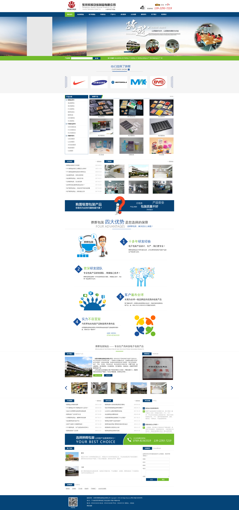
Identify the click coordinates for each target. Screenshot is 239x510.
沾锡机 (74, 488)
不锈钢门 (93, 488)
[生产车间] (114, 193)
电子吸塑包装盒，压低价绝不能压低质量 (78, 188)
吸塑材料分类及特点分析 (112, 427)
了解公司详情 (97, 375)
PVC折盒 (161, 154)
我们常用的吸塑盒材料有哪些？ (114, 408)
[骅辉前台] (162, 178)
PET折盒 (101, 154)
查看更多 (99, 161)
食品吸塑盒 (101, 116)
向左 (67, 82)
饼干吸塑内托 (131, 116)
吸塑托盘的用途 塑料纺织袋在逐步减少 (116, 424)
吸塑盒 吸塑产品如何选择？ (113, 421)
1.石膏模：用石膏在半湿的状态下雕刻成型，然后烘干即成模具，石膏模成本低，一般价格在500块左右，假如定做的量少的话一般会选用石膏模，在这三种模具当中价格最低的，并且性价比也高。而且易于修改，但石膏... (160, 413)
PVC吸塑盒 (111, 366)
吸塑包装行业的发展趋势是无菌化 (115, 404)
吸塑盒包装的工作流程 (72, 165)
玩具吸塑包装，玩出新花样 (74, 181)
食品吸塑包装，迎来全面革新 (74, 175)
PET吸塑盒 (118, 366)
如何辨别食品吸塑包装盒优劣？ (75, 185)
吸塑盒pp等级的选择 (72, 404)
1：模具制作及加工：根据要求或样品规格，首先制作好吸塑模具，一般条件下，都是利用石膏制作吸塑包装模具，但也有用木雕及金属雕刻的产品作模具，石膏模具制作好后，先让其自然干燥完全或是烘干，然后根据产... (160, 429)
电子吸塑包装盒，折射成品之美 (75, 191)
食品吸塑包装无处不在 (72, 421)
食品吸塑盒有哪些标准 (111, 414)
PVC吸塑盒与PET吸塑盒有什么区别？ (77, 408)
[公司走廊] (114, 178)
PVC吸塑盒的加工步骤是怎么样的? (76, 168)
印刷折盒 (131, 154)
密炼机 (68, 488)
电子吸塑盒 (101, 135)
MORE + (172, 96)
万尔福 (80, 488)
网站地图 (89, 505)
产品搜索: (68, 58)
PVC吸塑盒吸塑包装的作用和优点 (76, 172)
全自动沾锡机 (102, 488)
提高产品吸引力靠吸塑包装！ (74, 424)
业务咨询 (108, 375)
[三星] (72, 476)
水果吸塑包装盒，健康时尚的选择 (76, 417)
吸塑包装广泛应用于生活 (73, 414)
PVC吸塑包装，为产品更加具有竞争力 (77, 427)
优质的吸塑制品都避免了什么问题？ (115, 417)
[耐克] (72, 461)
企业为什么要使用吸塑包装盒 (113, 411)
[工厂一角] (138, 178)
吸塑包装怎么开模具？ (152, 406)
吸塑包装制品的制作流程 (112, 430)
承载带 (132, 366)
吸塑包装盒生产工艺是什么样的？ (155, 423)
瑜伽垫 (87, 488)
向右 (171, 82)
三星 (82, 467)
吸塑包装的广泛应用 (72, 430)
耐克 (82, 453)
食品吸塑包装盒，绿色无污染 (74, 178)
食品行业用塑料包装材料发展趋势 (76, 411)
